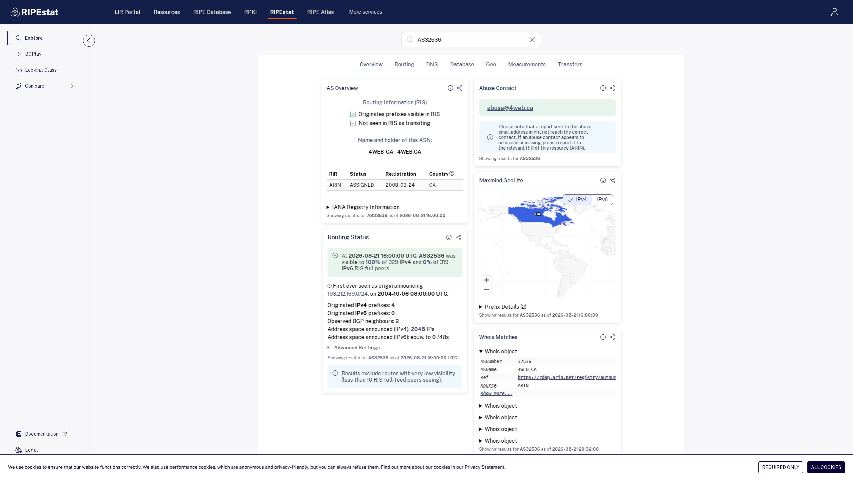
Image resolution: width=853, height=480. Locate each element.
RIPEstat (282, 12)
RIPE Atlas (320, 12)
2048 (418, 329)
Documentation (42, 434)
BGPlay (33, 54)
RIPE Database (212, 12)
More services (365, 12)
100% (373, 262)
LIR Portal (127, 12)
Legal (31, 450)
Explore (34, 38)
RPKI (250, 12)
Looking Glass (41, 70)
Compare (34, 86)
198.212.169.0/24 (348, 294)
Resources (167, 12)
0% (427, 262)
